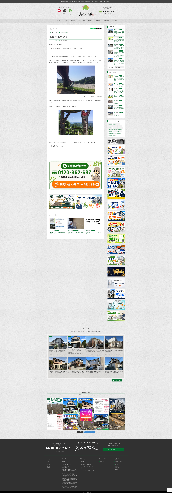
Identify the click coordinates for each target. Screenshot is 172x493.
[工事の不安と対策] (116, 261)
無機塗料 (115, 129)
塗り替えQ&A (64, 467)
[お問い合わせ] (75, 175)
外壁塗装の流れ (64, 461)
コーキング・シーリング (66, 464)
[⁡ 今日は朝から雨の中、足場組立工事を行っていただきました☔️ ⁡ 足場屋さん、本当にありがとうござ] (117, 406)
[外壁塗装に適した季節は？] (116, 172)
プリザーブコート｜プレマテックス (87, 468)
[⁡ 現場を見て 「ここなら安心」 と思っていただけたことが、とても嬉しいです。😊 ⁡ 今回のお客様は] (70, 406)
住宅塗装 (120, 126)
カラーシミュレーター (66, 466)
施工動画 (48, 467)
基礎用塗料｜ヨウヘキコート (86, 464)
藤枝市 (116, 126)
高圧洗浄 (119, 133)
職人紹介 (116, 464)
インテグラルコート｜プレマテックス (88, 470)
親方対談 (116, 469)
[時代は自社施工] (116, 216)
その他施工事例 (118, 380)
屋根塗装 (114, 124)
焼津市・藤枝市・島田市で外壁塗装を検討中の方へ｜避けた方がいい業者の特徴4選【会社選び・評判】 (69, 479)
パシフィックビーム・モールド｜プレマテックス (88, 467)
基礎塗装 (110, 127)
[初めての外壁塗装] (116, 183)
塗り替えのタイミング (66, 459)
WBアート (119, 131)
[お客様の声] (116, 150)
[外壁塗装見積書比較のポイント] (116, 239)
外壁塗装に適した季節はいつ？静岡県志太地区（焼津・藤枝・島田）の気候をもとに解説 (69, 483)
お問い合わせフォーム (115, 449)
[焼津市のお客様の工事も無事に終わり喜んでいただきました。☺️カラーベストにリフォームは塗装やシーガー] (86, 422)
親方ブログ (57, 40)
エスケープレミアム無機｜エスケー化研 (88, 471)
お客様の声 (106, 20)
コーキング (115, 127)
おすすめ (110, 131)
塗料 (115, 133)
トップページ (57, 20)
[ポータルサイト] (116, 205)
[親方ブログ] (116, 141)
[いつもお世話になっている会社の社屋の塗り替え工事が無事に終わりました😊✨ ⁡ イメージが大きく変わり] (101, 422)
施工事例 (48, 466)
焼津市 (118, 124)
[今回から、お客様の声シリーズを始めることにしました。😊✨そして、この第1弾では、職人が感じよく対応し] (55, 422)
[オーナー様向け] (89, 201)
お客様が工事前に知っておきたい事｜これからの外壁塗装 (69, 476)
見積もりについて (103, 461)
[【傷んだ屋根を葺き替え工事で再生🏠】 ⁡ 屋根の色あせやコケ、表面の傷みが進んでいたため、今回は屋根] (55, 406)
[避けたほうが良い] (116, 194)
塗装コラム (98, 20)
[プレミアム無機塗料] (116, 272)
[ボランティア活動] (116, 250)
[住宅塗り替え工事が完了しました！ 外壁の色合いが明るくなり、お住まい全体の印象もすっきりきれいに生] (86, 406)
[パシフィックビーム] (116, 294)
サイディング (111, 126)
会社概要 (116, 459)
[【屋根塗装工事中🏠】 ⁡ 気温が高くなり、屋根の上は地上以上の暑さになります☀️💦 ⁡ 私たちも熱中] (70, 422)
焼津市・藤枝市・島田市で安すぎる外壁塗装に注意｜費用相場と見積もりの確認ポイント (69, 487)
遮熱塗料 (110, 135)
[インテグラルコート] (116, 305)
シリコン (114, 131)
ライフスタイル (64, 32)
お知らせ (48, 461)
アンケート (120, 127)
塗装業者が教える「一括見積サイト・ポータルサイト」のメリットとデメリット (69, 474)
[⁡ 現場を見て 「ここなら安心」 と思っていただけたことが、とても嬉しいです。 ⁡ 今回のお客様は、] (101, 406)
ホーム (47, 458)
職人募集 (116, 466)
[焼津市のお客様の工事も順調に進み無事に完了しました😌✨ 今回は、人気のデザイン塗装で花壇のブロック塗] (117, 422)
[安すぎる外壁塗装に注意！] (116, 227)
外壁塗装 (110, 124)
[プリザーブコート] (116, 283)
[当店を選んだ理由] (116, 161)
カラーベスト (111, 133)
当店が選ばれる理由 (118, 461)
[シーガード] (62, 201)
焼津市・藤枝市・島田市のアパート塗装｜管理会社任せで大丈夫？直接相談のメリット (69, 470)
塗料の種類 (83, 459)
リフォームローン (103, 459)
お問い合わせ (49, 459)
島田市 (114, 135)
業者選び (120, 129)
